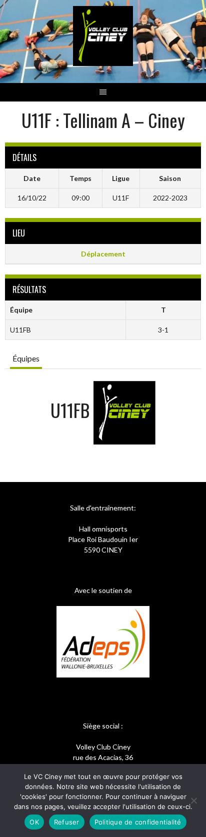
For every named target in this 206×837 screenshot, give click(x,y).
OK (34, 822)
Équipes (26, 358)
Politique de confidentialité (138, 822)
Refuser (67, 822)
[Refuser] (193, 801)
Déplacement (103, 254)
